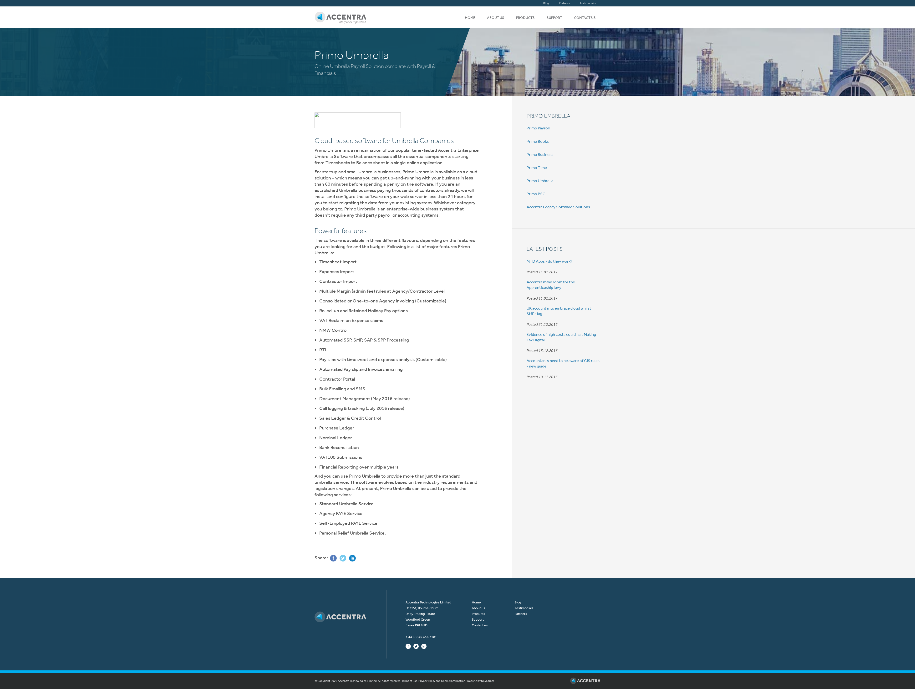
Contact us (585, 17)
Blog (546, 3)
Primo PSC (536, 193)
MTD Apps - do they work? (549, 261)
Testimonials (588, 3)
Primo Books (538, 141)
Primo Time (537, 167)
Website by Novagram (480, 681)
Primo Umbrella (548, 115)
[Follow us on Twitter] (416, 646)
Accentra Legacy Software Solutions (558, 206)
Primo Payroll (538, 128)
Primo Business (540, 154)
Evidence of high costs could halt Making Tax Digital (561, 337)
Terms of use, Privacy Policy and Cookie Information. (434, 681)
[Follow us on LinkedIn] (424, 646)
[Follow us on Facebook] (408, 646)
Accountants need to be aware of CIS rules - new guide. (563, 363)
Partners (564, 3)
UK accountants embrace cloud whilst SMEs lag (559, 311)
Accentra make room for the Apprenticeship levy (551, 285)
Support (554, 17)
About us (495, 17)
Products (525, 17)
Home (470, 17)
